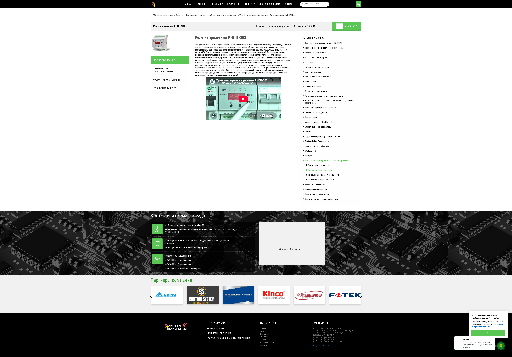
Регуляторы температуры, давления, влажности (324, 96)
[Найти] (326, 4)
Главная (187, 4)
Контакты (290, 4)
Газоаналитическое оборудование (318, 146)
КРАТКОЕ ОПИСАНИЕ (164, 60)
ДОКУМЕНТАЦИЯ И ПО (165, 88)
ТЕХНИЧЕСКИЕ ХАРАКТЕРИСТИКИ (163, 70)
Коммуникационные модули (316, 189)
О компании (216, 4)
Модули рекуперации (313, 72)
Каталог (200, 4)
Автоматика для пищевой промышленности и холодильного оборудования (329, 102)
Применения (234, 4)
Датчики (308, 132)
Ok (488, 333)
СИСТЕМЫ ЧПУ (310, 151)
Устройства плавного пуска (316, 57)
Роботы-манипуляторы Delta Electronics (320, 108)
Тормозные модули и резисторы (317, 67)
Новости (250, 4)
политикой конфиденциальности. (487, 325)
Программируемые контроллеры (318, 77)
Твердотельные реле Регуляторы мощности (322, 136)
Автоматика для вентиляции (316, 91)
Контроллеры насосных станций (321, 180)
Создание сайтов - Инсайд (323, 345)
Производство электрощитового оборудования (324, 48)
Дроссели (309, 62)
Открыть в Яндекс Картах (292, 249)
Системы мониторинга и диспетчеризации (321, 199)
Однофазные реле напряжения (320, 165)
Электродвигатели (312, 117)
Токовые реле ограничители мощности (323, 175)
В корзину (352, 26)
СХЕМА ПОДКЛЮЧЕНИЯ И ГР (168, 79)
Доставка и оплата (269, 4)
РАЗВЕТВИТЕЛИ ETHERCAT (315, 184)
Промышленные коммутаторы (317, 194)
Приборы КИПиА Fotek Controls (317, 141)
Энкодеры (309, 156)
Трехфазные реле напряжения (320, 170)
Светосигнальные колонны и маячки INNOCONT (323, 43)
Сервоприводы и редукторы (316, 112)
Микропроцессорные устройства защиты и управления (327, 160)
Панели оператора (312, 81)
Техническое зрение (313, 86)
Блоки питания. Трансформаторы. (318, 127)
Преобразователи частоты (315, 53)
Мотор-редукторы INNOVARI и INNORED (320, 122)
